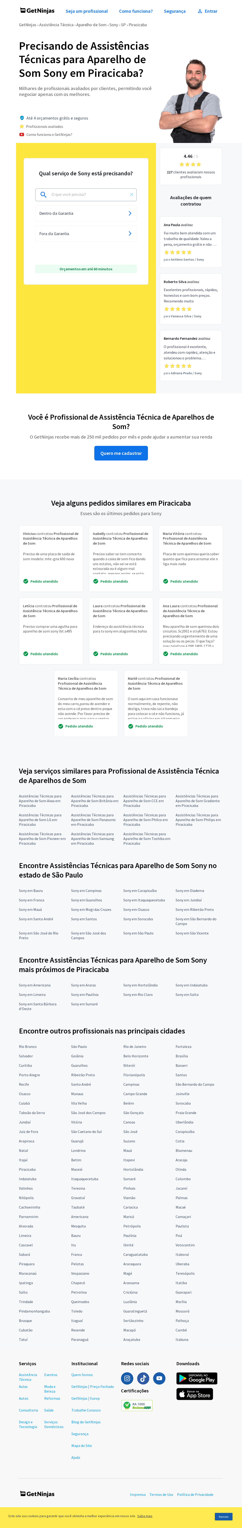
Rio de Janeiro (134, 1046)
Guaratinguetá (135, 1311)
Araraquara (132, 1263)
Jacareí (181, 1188)
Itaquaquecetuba (84, 1178)
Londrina (78, 1150)
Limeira (25, 1235)
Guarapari (183, 1292)
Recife (24, 1084)
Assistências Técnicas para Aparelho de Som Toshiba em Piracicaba (146, 838)
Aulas (23, 1386)
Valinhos (26, 1188)
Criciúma (130, 1292)
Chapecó (78, 1282)
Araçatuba (131, 1339)
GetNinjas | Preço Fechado (92, 1386)
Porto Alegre (29, 1074)
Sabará (24, 1254)
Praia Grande (186, 1112)
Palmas (182, 1197)
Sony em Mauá (30, 909)
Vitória (76, 1122)
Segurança (175, 11)
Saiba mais (144, 1516)
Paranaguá (79, 1339)
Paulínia (129, 1235)
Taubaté (78, 1207)
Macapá (129, 1330)
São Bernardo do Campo (195, 1084)
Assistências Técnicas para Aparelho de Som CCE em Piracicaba (144, 801)
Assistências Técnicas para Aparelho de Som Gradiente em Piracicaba (198, 801)
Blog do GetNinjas (86, 1422)
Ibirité (128, 1245)
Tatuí (23, 1339)
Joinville (183, 1093)
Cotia (180, 1141)
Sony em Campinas (86, 890)
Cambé (181, 1330)
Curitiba (25, 1065)
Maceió (76, 1169)
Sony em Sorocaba (138, 919)
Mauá (127, 1150)
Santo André (81, 1084)
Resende (78, 1330)
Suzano (129, 1141)
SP (123, 24)
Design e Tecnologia (28, 1424)
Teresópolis (185, 1273)
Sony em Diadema (190, 890)
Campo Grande (135, 1093)
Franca (76, 1254)
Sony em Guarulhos (86, 900)
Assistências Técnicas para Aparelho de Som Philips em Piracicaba (198, 820)
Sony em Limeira (32, 994)
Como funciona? (136, 11)
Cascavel (26, 1245)
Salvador (26, 1056)
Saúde (49, 1410)
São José (130, 1131)
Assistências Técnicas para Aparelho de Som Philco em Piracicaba (145, 820)
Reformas (52, 1398)
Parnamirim (28, 1216)
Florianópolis (134, 1074)
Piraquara (27, 1263)
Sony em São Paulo (138, 933)
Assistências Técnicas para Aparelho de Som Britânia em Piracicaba (94, 801)
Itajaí (23, 1160)
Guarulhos (79, 1065)
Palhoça (182, 1320)
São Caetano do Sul (86, 1131)
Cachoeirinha (29, 1207)
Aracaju (181, 1160)
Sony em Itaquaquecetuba (144, 900)
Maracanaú (27, 1273)
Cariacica (130, 1207)
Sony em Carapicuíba (140, 890)
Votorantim (185, 1245)
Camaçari (183, 1216)
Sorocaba (183, 1103)
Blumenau (184, 1150)
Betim (76, 1160)
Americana (79, 1216)
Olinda (181, 1169)
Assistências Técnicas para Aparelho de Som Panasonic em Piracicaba (93, 820)
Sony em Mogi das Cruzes (91, 909)
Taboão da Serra (32, 1112)
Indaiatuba (27, 1178)
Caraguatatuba (135, 1254)
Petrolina (79, 1292)
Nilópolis (26, 1197)
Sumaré (129, 1178)
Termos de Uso (161, 1494)
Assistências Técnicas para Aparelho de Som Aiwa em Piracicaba (40, 801)
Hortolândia (133, 1169)
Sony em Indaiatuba (191, 985)
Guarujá (77, 1141)
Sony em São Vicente (192, 933)
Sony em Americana (35, 985)
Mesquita (78, 1226)
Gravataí (78, 1197)
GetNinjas (27, 24)
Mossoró (183, 1311)
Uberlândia (184, 1122)
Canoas (129, 1122)
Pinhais (129, 1188)
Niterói (129, 1065)
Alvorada (26, 1226)
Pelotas (77, 1263)
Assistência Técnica (56, 24)
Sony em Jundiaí (189, 900)
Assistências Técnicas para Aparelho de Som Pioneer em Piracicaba (42, 838)
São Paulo (79, 1046)
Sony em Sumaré (84, 1004)
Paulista (182, 1226)
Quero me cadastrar (121, 453)
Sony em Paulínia (85, 994)
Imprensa (138, 1494)
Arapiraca (26, 1141)
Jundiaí (24, 1122)
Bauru (76, 1235)
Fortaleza (183, 1046)
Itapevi (129, 1160)
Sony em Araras (83, 985)
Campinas (131, 1084)
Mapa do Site (81, 1445)
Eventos (50, 1374)
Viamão (129, 1197)
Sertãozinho (133, 1320)
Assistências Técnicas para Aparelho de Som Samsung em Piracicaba (92, 838)
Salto (23, 1292)
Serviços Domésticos (54, 1424)
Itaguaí (77, 1320)
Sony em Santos (84, 919)
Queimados (80, 1301)
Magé (127, 1273)
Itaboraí (182, 1254)
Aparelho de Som (91, 24)
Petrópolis (132, 1226)
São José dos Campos (88, 1112)
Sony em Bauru (31, 890)
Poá (179, 1235)
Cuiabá (24, 1103)
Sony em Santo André (36, 919)
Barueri (181, 1065)
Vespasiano (80, 1273)
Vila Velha (79, 1103)
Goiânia (77, 1056)
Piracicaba (138, 24)
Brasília (182, 1056)
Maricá (128, 1216)
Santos (181, 1074)
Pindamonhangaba (34, 1311)
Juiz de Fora (28, 1131)
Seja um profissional (87, 11)
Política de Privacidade (195, 1494)
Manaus (77, 1093)
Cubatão (26, 1330)
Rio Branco (28, 1046)
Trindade (26, 1301)
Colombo (183, 1178)
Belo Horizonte (135, 1056)
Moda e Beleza (50, 1389)
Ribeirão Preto (83, 1074)
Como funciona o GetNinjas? (49, 134)
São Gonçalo (133, 1112)
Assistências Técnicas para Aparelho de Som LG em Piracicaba (40, 820)
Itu (73, 1245)
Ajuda (75, 1457)
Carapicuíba (185, 1131)
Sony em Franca (31, 900)
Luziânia (130, 1301)
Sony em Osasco (136, 909)
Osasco (24, 1093)
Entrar (211, 11)
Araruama (131, 1282)
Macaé (181, 1207)
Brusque (25, 1320)
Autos (23, 1398)
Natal (23, 1150)
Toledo (76, 1311)
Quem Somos (82, 1374)
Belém (128, 1103)
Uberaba (182, 1263)
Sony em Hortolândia (140, 985)
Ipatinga (26, 1282)
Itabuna (182, 1339)
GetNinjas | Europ (85, 1398)
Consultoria (28, 1410)
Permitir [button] (224, 1517)
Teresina (78, 1188)
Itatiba (181, 1282)
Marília (181, 1301)
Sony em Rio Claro (138, 994)
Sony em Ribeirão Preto (195, 909)
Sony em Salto (187, 994)
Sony (113, 24)
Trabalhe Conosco (86, 1410)
